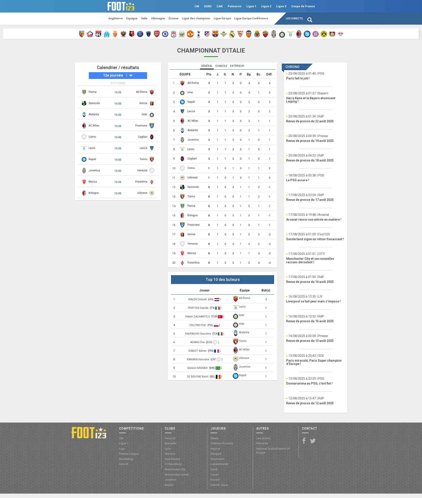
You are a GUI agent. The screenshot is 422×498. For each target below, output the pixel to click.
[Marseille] (107, 33)
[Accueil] (88, 432)
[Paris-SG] (140, 33)
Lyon (168, 448)
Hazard (215, 479)
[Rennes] (132, 33)
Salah (214, 469)
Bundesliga (126, 459)
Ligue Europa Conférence (251, 18)
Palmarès (234, 6)
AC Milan (94, 125)
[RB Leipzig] (340, 33)
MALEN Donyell (197, 299)
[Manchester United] (190, 33)
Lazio (92, 148)
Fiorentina (141, 181)
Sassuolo (94, 103)
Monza (93, 181)
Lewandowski (219, 464)
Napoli (92, 159)
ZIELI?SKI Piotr (198, 325)
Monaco (170, 453)
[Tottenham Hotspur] (198, 33)
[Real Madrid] (232, 33)
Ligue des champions (196, 18)
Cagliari (142, 136)
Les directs (294, 18)
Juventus (94, 170)
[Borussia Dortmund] (324, 33)
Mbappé (216, 453)
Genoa (143, 103)
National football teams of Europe (273, 450)
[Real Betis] (223, 33)
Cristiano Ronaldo (222, 443)
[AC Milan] (299, 33)
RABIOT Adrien (198, 350)
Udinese (142, 192)
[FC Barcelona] (215, 33)
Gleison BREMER (197, 368)
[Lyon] (98, 33)
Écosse (173, 18)
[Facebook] (304, 441)
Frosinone (141, 125)
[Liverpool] (173, 33)
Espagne (132, 18)
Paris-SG (170, 438)
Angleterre (115, 18)
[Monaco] (115, 33)
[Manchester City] (182, 33)
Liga (122, 448)
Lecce (143, 148)
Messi (214, 438)
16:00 (118, 92)
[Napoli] (307, 33)
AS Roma (141, 91)
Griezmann (217, 459)
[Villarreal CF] (257, 33)
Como (92, 136)
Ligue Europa (222, 18)
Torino (143, 159)
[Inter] (282, 33)
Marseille (170, 443)
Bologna (94, 192)
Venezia (142, 170)
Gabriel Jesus (219, 485)
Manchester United (177, 474)
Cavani (215, 474)
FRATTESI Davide (198, 307)
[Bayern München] (315, 33)
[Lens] (81, 33)
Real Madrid (172, 459)
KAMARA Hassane (198, 359)
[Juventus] (274, 33)
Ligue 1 (251, 6)
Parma (92, 91)
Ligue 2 (266, 6)
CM (197, 6)
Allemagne (158, 18)
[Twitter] (313, 441)
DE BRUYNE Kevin (198, 376)
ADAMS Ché (197, 342)
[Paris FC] (148, 33)
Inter (144, 114)
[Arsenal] (157, 33)
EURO (207, 6)
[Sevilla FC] (240, 33)
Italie (144, 18)
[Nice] (123, 33)
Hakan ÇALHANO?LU (198, 316)
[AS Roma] (265, 33)
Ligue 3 (281, 6)
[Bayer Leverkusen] (332, 33)
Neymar (215, 448)
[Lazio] (290, 33)
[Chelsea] (165, 33)
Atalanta (94, 114)
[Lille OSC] (90, 33)
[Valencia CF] (249, 33)
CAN (219, 6)
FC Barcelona (173, 464)
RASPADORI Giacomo (198, 333)
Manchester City (175, 469)
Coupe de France (303, 6)
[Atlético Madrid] (207, 33)
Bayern (169, 485)
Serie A (123, 464)
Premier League (129, 453)
